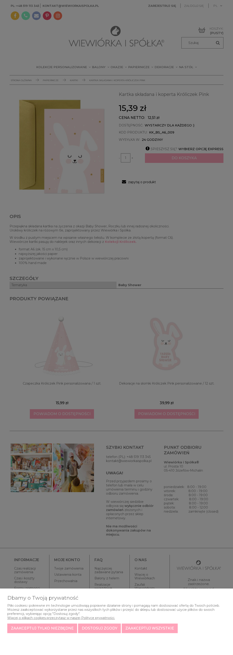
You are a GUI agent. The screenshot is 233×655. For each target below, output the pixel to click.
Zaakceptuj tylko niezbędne (42, 628)
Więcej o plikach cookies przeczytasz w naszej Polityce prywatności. (61, 618)
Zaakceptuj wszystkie (149, 628)
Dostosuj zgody (99, 628)
